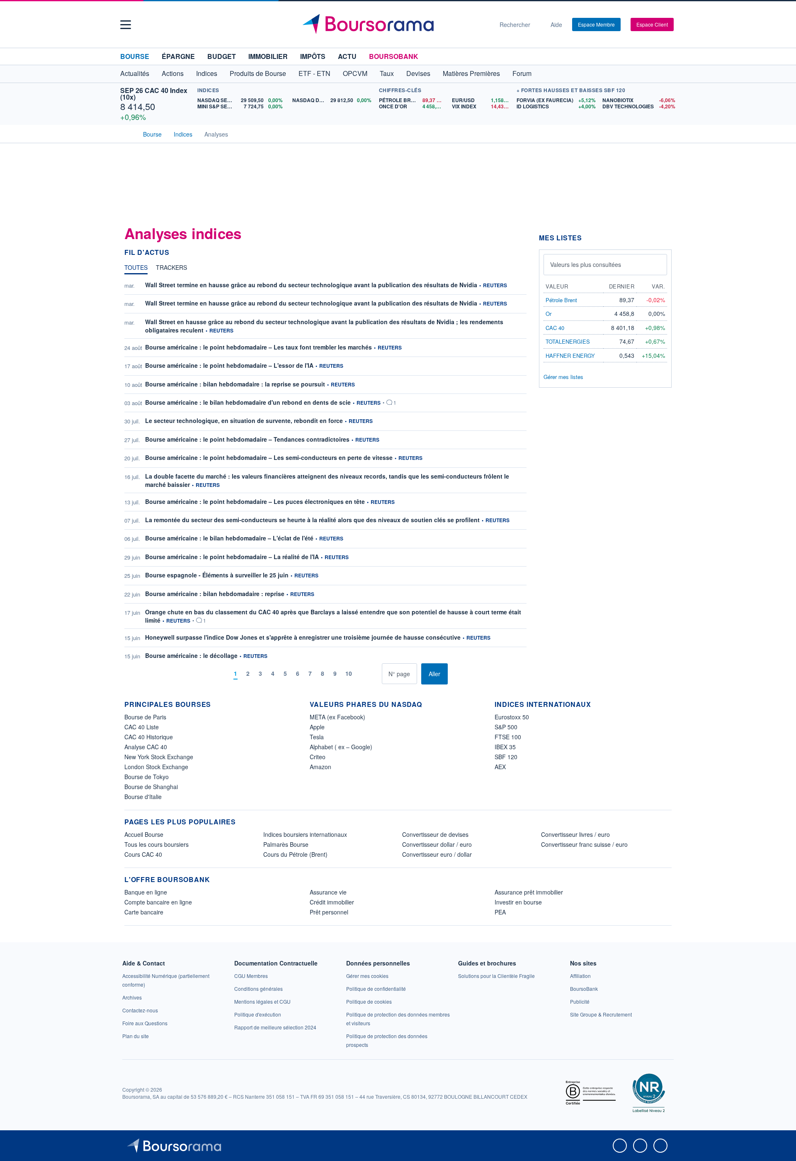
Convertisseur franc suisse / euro (584, 844)
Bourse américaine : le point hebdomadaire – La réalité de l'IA (232, 556)
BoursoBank (393, 56)
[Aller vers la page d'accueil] (395, 24)
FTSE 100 (508, 737)
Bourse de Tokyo (146, 776)
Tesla (317, 737)
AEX (500, 767)
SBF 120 (506, 757)
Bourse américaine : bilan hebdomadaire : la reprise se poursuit (235, 384)
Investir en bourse (518, 902)
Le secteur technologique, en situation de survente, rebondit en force (244, 420)
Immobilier (268, 56)
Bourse (134, 56)
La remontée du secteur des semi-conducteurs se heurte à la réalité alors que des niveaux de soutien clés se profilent (312, 520)
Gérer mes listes (563, 377)
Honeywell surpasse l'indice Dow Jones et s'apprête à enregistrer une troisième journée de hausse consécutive (303, 637)
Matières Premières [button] (471, 73)
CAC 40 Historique (148, 737)
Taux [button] (387, 73)
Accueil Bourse (143, 834)
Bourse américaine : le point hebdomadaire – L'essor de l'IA (229, 365)
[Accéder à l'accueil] (127, 133)
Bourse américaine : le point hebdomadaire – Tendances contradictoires (247, 439)
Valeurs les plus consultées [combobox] (585, 264)
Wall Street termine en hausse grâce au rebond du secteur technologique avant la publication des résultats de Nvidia (311, 285)
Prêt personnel (329, 912)
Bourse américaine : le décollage (191, 655)
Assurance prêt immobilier (529, 892)
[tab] (136, 269)
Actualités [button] (134, 73)
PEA (500, 912)
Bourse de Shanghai (151, 786)
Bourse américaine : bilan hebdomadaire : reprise (214, 593)
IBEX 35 (505, 747)
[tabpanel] (325, 482)
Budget (221, 56)
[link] (132, 997)
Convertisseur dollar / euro (437, 844)
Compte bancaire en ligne (158, 902)
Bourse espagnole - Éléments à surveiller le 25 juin (217, 575)
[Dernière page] (375, 674)
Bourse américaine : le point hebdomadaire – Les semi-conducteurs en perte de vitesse (269, 457)
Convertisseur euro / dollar (437, 854)
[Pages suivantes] (362, 674)
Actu (347, 56)
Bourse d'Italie (143, 796)
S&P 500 (506, 727)
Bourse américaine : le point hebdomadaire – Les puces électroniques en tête (255, 501)
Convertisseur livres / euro (575, 834)
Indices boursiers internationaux (305, 834)
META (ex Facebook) (337, 717)
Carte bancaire (143, 912)
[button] (125, 24)
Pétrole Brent (561, 300)
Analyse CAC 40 (145, 747)
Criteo (317, 757)
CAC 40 (555, 328)
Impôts (312, 56)
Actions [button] (173, 73)
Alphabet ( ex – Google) (341, 747)
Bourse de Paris (145, 717)
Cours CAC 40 (143, 854)
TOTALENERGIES (568, 341)
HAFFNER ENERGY (570, 355)
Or (548, 314)
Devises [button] (418, 73)
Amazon (320, 767)
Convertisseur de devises (435, 834)
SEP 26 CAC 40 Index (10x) (153, 94)
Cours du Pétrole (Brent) (295, 854)
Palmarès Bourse (285, 844)
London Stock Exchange (156, 767)
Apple (317, 727)
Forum (521, 73)
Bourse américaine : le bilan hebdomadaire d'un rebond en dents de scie (248, 402)
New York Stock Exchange (158, 757)
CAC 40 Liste (141, 727)
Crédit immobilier (332, 902)
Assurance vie (328, 892)
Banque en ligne (145, 892)
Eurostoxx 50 (512, 717)
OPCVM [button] (355, 73)
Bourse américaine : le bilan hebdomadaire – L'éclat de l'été (229, 538)
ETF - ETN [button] (314, 73)
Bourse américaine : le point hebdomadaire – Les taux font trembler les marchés (258, 347)
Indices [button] (206, 73)
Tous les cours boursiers (156, 844)
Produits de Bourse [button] (258, 73)
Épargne (178, 56)
